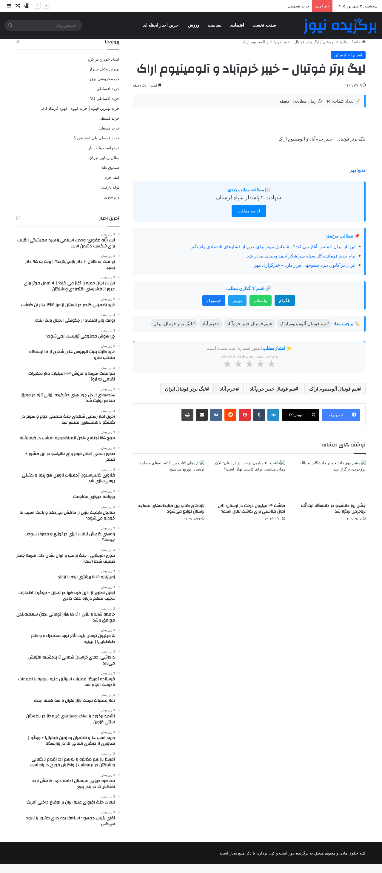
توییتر (237, 300)
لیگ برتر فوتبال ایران (185, 389)
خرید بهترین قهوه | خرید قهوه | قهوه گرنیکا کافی (79, 108)
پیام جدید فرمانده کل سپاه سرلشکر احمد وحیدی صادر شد (301, 256)
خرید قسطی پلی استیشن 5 (96, 137)
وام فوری (111, 197)
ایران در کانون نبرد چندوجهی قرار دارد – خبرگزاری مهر (304, 265)
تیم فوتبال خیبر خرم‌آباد (272, 389)
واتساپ (260, 300)
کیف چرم (111, 177)
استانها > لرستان (337, 41)
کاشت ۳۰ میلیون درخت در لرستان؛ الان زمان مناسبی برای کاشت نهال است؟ (251, 508)
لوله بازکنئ (110, 187)
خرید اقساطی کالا (104, 98)
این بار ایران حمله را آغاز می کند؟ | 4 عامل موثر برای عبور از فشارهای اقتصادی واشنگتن (272, 246)
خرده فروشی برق (104, 78)
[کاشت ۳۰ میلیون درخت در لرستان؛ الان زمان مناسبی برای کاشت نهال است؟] (249, 480)
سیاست (214, 25)
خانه (358, 41)
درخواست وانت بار (103, 147)
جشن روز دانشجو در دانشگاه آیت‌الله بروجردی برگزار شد (333, 508)
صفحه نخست (264, 25)
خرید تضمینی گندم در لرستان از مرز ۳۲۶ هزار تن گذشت (262, 6)
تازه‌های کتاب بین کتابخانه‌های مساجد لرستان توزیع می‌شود (171, 508)
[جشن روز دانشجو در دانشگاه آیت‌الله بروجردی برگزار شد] (330, 480)
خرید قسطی (108, 118)
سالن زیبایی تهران (104, 157)
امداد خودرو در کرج (103, 59)
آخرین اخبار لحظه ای (161, 25)
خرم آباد (228, 389)
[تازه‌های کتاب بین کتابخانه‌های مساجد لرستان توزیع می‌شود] (168, 480)
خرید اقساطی (107, 88)
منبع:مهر (358, 170)
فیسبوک (214, 300)
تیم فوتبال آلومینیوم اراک (333, 389)
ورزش (193, 25)
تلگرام (284, 300)
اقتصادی (237, 25)
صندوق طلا (110, 167)
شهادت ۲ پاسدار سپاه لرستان (248, 197)
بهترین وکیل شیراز (104, 69)
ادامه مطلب (249, 211)
